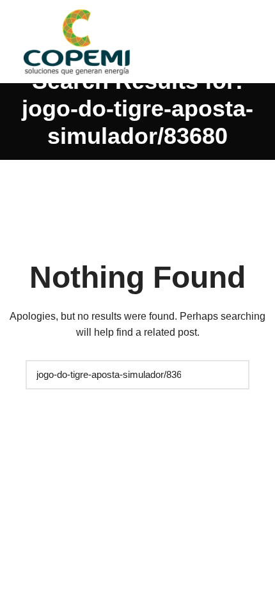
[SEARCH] (233, 374)
